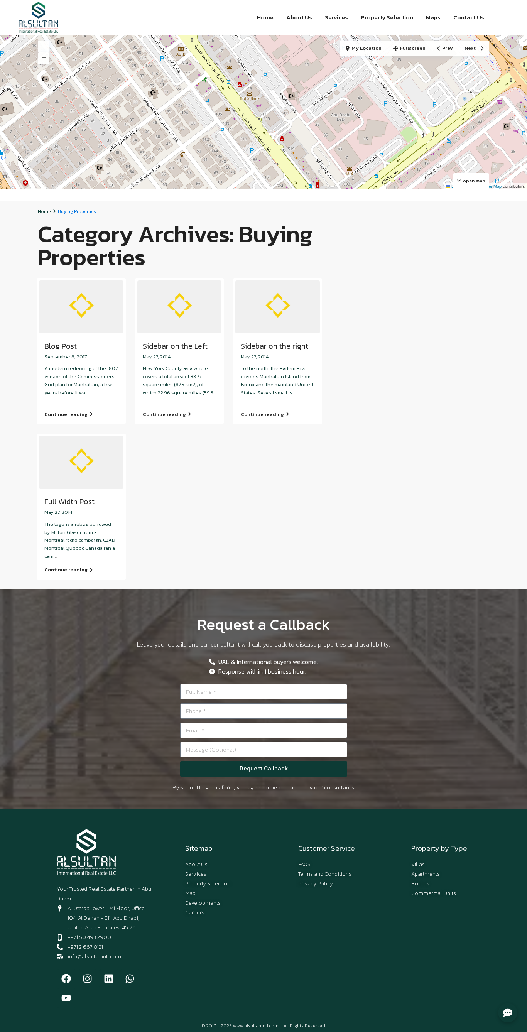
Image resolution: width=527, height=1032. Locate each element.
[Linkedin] (108, 978)
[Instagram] (87, 978)
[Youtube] (66, 998)
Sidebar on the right (274, 346)
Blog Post (60, 346)
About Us (299, 17)
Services (336, 17)
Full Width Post (69, 501)
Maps (433, 17)
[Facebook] (66, 978)
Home (265, 17)
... (87, 392)
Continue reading (66, 414)
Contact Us (468, 17)
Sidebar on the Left (175, 346)
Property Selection (387, 17)
